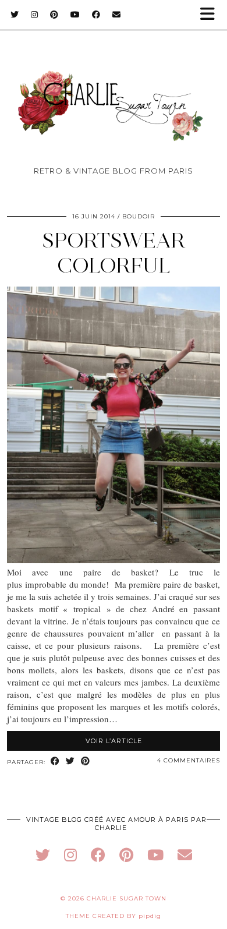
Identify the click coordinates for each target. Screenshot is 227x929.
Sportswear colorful (114, 253)
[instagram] (70, 854)
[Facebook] (96, 14)
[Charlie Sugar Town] (113, 87)
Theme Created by (113, 916)
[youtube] (155, 854)
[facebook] (98, 854)
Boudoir (138, 216)
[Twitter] (14, 14)
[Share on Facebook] (55, 761)
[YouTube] (75, 14)
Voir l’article (114, 741)
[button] (211, 15)
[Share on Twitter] (70, 761)
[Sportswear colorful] (113, 560)
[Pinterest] (54, 14)
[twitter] (43, 854)
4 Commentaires (188, 760)
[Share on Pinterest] (85, 761)
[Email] (116, 14)
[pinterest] (126, 854)
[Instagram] (34, 14)
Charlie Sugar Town (126, 898)
